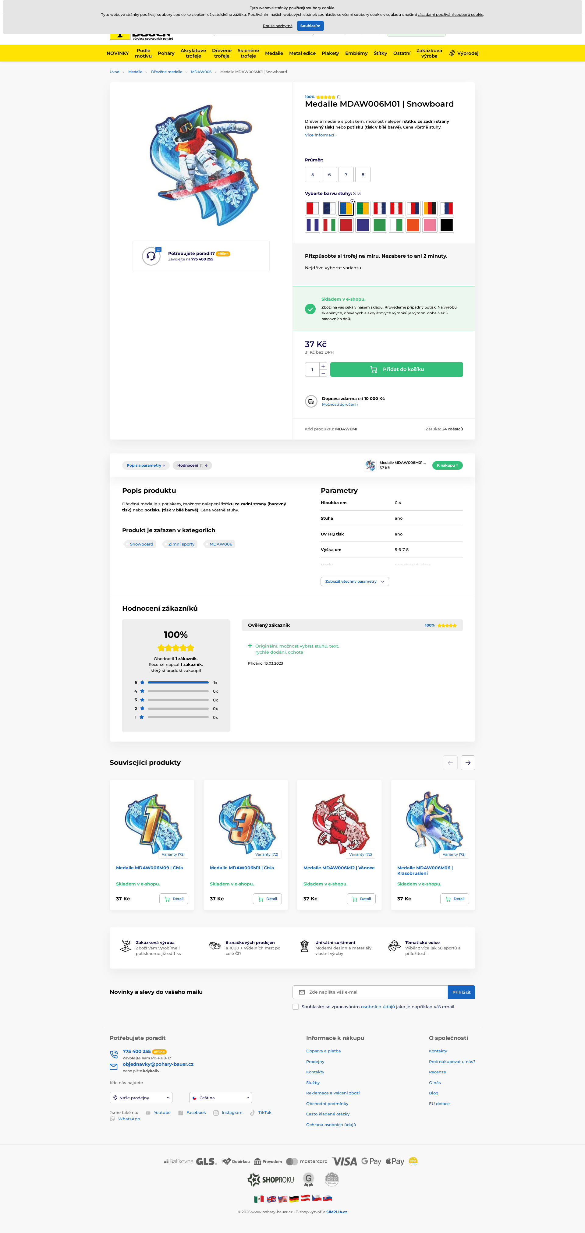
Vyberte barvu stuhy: (333, 193)
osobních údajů (378, 1006)
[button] (355, 581)
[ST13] (362, 225)
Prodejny (315, 1061)
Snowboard (141, 544)
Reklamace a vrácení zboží (333, 1092)
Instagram (232, 1112)
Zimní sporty (181, 544)
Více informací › (321, 134)
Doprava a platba (323, 1050)
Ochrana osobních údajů (331, 1124)
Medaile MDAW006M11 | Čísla (242, 868)
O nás (435, 1082)
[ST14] (379, 225)
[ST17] (413, 225)
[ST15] (396, 225)
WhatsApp (129, 1118)
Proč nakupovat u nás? (452, 1061)
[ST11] (329, 225)
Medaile (135, 71)
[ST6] (396, 208)
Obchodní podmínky (327, 1103)
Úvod (114, 71)
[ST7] (413, 208)
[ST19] (446, 225)
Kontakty (315, 1071)
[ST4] (362, 208)
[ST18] (430, 225)
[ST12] (346, 225)
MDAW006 (201, 71)
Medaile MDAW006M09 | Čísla (149, 868)
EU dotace (439, 1103)
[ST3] (346, 208)
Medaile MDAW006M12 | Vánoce (339, 868)
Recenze (437, 1071)
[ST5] (379, 208)
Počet (312, 369)
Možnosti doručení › (340, 404)
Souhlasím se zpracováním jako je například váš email (378, 1006)
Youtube (162, 1112)
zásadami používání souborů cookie (450, 14)
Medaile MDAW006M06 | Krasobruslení (425, 870)
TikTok (264, 1112)
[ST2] (329, 208)
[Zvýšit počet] (323, 366)
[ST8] (430, 208)
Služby (313, 1082)
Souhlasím (310, 25)
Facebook (196, 1112)
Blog (433, 1092)
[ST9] (446, 208)
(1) (323, 96)
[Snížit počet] (323, 373)
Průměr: (314, 160)
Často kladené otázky (327, 1113)
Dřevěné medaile (166, 71)
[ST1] (312, 208)
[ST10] (312, 225)
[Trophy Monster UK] (271, 1198)
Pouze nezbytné (277, 25)
